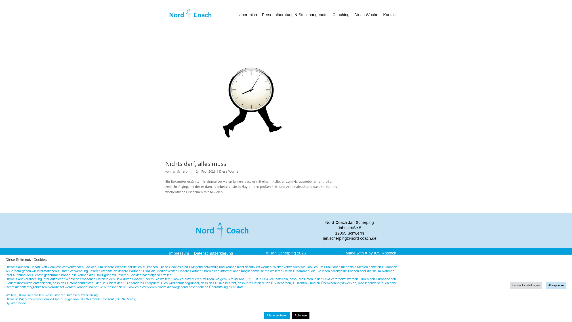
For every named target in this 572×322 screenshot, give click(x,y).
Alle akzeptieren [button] (277, 315)
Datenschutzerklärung (213, 253)
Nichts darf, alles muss (195, 164)
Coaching (340, 15)
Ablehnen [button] (301, 315)
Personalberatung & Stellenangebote (295, 15)
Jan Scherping (182, 171)
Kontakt (390, 15)
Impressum (179, 253)
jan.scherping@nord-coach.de (349, 238)
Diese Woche (366, 15)
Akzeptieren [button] (556, 285)
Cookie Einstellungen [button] (526, 285)
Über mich (248, 15)
